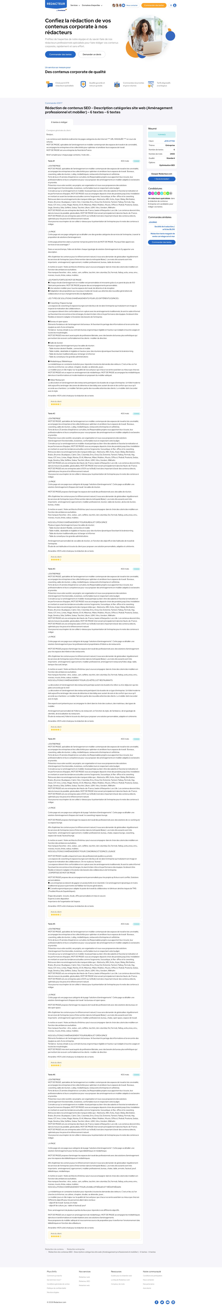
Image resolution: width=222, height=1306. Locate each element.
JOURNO (153, 222)
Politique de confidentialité (56, 1288)
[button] (172, 5)
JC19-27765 (169, 141)
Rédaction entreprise (76, 1249)
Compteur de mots (118, 1284)
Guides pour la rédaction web (121, 1276)
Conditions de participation (152, 1276)
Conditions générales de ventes (58, 1284)
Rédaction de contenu (54, 1249)
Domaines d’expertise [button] (91, 5)
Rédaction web (84, 1285)
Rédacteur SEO (84, 1281)
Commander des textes (60, 54)
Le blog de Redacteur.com (120, 1280)
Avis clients (147, 1288)
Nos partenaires (148, 1284)
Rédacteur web (84, 1277)
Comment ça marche (54, 1276)
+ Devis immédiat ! (161, 179)
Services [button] (74, 5)
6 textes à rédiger (59, 122)
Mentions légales (53, 1292)
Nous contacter (148, 1280)
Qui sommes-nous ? (54, 1280)
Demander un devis (92, 54)
